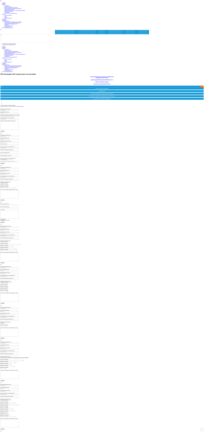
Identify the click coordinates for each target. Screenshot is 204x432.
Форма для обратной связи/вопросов (11, 7)
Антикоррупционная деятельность (115, 33)
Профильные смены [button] (142, 33)
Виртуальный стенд (8, 18)
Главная (4, 2)
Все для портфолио (8, 15)
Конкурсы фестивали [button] (130, 33)
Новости (4, 3)
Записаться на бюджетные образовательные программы (102, 93)
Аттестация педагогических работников (86, 33)
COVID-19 (7, 24)
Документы (7, 5)
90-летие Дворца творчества (8, 27)
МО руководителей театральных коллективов (13, 8)
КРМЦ (4, 4)
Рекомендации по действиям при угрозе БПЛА (13, 21)
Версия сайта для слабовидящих (102, 88)
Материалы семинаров (9, 11)
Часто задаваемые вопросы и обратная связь (102, 98)
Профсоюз (4, 63)
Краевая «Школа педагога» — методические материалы (15, 10)
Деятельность (102, 33)
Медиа (4, 14)
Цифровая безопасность (9, 25)
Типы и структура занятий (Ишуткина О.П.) (102, 83)
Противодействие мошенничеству (11, 23)
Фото (6, 16)
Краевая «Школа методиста (10, 9)
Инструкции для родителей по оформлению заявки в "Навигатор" (102, 96)
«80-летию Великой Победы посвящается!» (12, 22)
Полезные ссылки (8, 6)
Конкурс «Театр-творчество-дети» (11, 13)
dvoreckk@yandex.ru (12, 43)
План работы (7, 12)
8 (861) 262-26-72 (6, 43)
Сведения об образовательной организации (65, 33)
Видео (6, 17)
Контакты (4, 62)
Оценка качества (8, 26)
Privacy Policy (21, 106)
